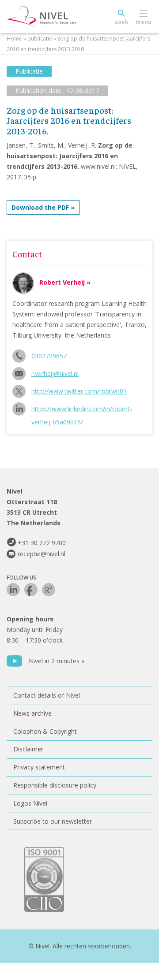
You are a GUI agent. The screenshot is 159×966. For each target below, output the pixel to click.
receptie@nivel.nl (41, 554)
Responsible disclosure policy (54, 785)
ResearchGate (48, 589)
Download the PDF (40, 207)
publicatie (39, 38)
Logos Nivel (30, 803)
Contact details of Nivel (46, 695)
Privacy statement (39, 767)
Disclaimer (28, 749)
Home (14, 38)
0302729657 (49, 356)
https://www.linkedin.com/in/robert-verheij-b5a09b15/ (81, 410)
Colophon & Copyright (45, 731)
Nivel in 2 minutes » (56, 661)
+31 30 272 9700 (42, 543)
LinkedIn (13, 589)
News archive (32, 713)
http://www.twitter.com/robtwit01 (79, 391)
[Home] (62, 17)
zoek (122, 22)
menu (143, 22)
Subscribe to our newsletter (52, 821)
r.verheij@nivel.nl (55, 373)
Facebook (31, 589)
